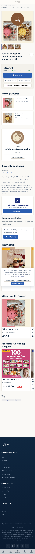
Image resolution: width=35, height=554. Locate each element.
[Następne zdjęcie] (31, 27)
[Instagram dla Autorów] (17, 546)
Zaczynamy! (16, 211)
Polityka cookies (28, 524)
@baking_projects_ (8, 400)
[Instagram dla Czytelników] (22, 546)
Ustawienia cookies (17, 527)
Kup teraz (18, 75)
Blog (2, 514)
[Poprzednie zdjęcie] (4, 27)
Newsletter (4, 464)
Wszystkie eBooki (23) (18, 157)
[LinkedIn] (8, 546)
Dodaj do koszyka (11, 80)
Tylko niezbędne (9, 280)
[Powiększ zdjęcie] (17, 27)
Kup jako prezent (25, 80)
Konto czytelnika (6, 474)
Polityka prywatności (16, 524)
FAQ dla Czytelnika (7, 471)
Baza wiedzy (5, 491)
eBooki (3, 457)
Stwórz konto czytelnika (8, 477)
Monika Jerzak (6, 382)
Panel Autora (5, 498)
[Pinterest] (27, 546)
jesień (18, 400)
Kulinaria (4, 173)
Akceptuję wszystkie (17, 283)
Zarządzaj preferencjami (23, 280)
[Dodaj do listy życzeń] (31, 55)
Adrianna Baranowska (17, 149)
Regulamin (5, 524)
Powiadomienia (6, 467)
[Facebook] (13, 546)
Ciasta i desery (11, 173)
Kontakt (3, 511)
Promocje (4, 460)
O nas (3, 508)
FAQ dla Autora (5, 487)
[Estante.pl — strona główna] (17, 2)
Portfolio (3, 494)
